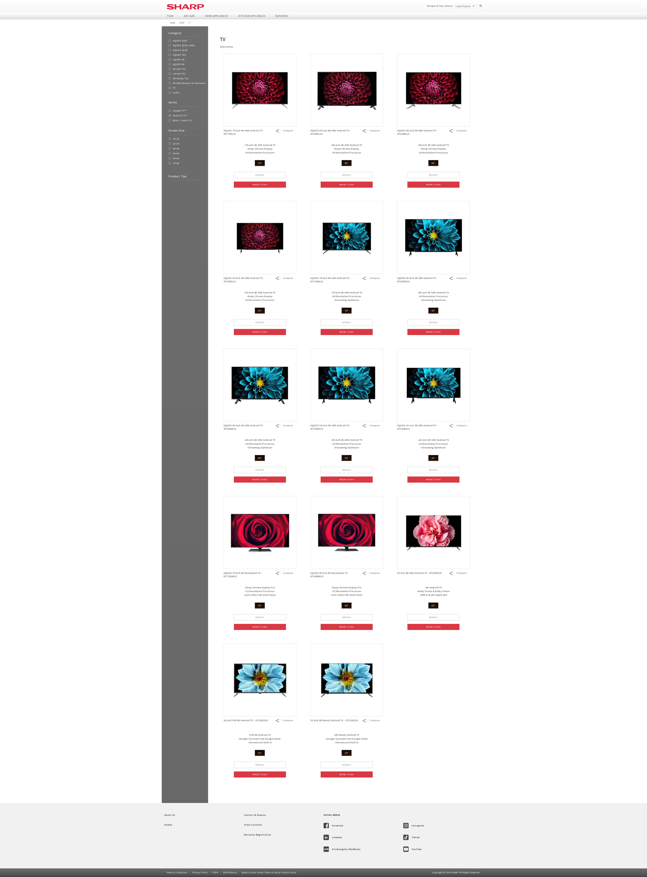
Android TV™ (180, 115)
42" (433, 457)
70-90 (176, 163)
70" (260, 163)
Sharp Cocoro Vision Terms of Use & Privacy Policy (269, 872)
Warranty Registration (257, 834)
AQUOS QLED (180, 50)
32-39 (176, 143)
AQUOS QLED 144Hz (184, 45)
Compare (288, 130)
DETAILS (260, 175)
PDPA (215, 872)
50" (260, 310)
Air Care (189, 16)
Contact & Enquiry (255, 814)
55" (433, 605)
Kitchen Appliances (252, 16)
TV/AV (170, 16)
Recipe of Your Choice (440, 5)
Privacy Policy (200, 872)
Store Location (253, 824)
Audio (176, 92)
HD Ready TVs (181, 78)
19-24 (176, 139)
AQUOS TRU (179, 55)
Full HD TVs (179, 74)
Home (172, 23)
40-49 (176, 148)
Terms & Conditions (176, 872)
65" (346, 163)
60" (433, 163)
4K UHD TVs (179, 69)
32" (346, 752)
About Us (169, 814)
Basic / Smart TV (182, 120)
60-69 (176, 158)
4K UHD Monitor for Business (189, 83)
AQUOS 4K (179, 59)
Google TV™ (180, 110)
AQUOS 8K (179, 64)
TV (174, 88)
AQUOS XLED (180, 40)
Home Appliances (216, 16)
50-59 (176, 153)
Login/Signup (463, 6)
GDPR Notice (230, 872)
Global (168, 824)
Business (282, 16)
